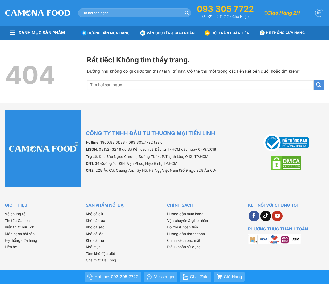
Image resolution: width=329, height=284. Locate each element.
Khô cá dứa (95, 220)
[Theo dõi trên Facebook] (254, 216)
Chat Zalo (199, 276)
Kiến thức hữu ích (19, 227)
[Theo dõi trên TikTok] (265, 216)
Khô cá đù (94, 214)
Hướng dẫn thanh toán (186, 233)
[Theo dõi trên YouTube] (277, 216)
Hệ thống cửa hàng (285, 33)
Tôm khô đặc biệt (100, 253)
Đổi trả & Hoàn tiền (230, 33)
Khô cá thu (95, 240)
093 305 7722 (225, 9)
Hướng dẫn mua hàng (108, 33)
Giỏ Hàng (233, 276)
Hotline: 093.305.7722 (117, 276)
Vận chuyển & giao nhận (187, 220)
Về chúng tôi (15, 214)
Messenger (164, 276)
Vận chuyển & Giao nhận (171, 33)
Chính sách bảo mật (183, 240)
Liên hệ (11, 247)
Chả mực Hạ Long (101, 260)
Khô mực (93, 247)
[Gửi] (186, 12)
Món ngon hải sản (20, 233)
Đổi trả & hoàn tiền (182, 227)
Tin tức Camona (18, 220)
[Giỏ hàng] (319, 13)
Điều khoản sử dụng (184, 247)
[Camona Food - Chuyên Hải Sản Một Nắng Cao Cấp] (37, 12)
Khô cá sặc (95, 227)
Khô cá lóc (94, 233)
